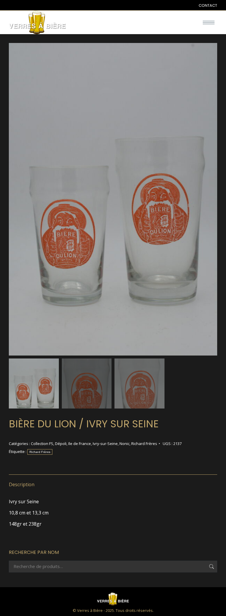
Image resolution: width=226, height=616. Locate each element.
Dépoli (61, 443)
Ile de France (79, 443)
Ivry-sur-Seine (105, 443)
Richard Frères (144, 443)
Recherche (211, 566)
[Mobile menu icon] (208, 22)
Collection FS (42, 443)
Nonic (124, 443)
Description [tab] (21, 484)
